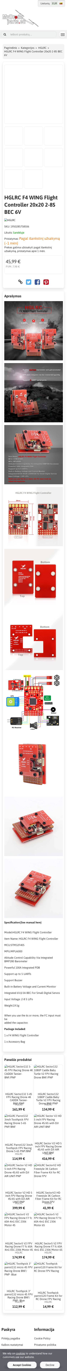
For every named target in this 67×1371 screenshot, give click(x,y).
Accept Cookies (22, 1364)
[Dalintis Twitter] (28, 282)
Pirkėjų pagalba (10, 1338)
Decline (50, 1364)
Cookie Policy (42, 1338)
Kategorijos (27, 47)
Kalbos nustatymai (12, 1344)
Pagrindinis (10, 47)
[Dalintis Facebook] (37, 282)
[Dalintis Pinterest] (46, 282)
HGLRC (42, 47)
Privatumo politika (45, 1344)
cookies (20, 1353)
